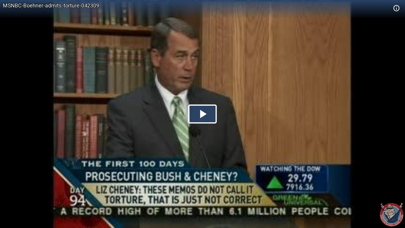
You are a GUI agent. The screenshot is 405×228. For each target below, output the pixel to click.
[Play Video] (202, 114)
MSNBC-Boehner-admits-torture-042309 (51, 5)
